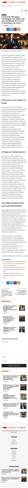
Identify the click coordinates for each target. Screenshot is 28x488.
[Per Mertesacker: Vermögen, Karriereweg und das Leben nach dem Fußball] (23, 414)
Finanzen (4, 14)
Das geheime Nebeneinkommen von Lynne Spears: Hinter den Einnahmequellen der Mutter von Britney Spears (14, 263)
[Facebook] (8, 29)
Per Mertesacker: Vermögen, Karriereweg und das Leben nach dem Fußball (10, 414)
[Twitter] (11, 29)
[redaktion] (3, 26)
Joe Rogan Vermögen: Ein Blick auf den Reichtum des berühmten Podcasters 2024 (10, 308)
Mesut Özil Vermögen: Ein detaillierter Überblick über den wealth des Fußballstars (20, 292)
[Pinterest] (15, 29)
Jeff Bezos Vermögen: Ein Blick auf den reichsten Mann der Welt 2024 (10, 329)
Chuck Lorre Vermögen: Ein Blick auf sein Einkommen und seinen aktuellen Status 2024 (14, 269)
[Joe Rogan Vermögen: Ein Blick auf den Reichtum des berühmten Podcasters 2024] (22, 308)
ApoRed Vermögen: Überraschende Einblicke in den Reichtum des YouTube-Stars (13, 275)
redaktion (6, 25)
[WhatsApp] (18, 29)
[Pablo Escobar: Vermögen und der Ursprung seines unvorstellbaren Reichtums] (22, 319)
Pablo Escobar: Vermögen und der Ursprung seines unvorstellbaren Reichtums (9, 319)
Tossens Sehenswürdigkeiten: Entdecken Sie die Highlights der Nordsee (10, 396)
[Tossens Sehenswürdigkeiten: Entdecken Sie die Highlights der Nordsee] (23, 397)
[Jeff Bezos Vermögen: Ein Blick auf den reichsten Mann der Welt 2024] (22, 329)
